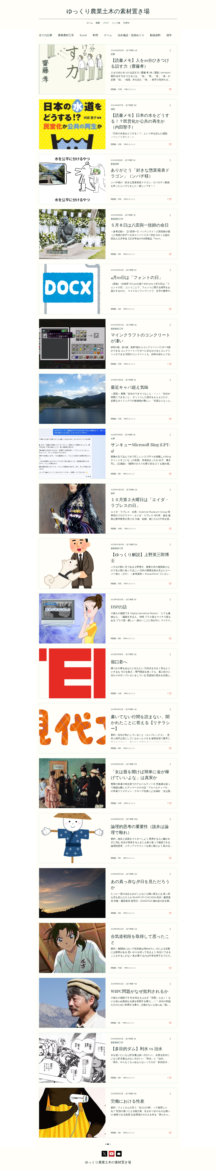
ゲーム (108, 35)
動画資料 (115, 164)
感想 (113, 109)
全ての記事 (45, 35)
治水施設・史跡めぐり (131, 35)
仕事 (113, 438)
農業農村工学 (66, 35)
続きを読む (156, 35)
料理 (95, 35)
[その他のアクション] (171, 50)
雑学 (113, 493)
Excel (83, 35)
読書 (113, 54)
